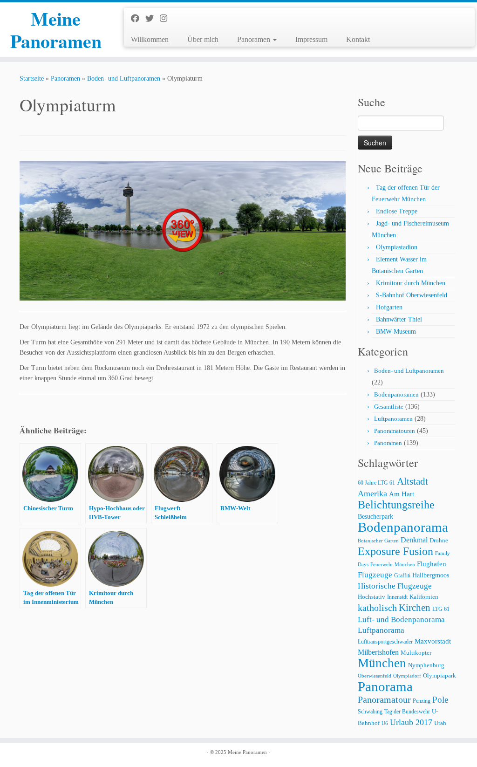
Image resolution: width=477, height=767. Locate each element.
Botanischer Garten (378, 540)
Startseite (32, 78)
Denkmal (414, 540)
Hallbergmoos (430, 575)
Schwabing (370, 712)
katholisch (377, 608)
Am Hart (401, 494)
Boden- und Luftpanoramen (123, 78)
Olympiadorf (407, 675)
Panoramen (254, 39)
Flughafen (431, 564)
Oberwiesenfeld (374, 675)
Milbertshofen (378, 652)
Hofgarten (389, 307)
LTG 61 (441, 609)
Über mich (202, 39)
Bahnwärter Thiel (399, 319)
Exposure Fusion (395, 551)
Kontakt (358, 39)
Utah (440, 722)
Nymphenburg (426, 665)
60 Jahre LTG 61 (376, 483)
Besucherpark (375, 516)
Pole (440, 700)
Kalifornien (423, 597)
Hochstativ (371, 597)
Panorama (385, 686)
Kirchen (414, 607)
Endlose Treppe (396, 211)
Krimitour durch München (410, 283)
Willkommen (150, 39)
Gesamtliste (388, 406)
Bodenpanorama (403, 527)
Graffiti (402, 576)
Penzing (421, 701)
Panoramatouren (394, 430)
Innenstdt (397, 597)
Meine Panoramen (56, 29)
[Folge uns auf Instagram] (166, 18)
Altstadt (412, 481)
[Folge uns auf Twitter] (152, 18)
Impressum (311, 39)
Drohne (438, 540)
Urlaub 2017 (411, 722)
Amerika (372, 493)
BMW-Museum (396, 331)
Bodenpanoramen (396, 394)
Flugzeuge (375, 574)
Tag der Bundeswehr (407, 712)
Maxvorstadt (433, 641)
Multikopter (416, 653)
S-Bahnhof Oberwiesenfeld (411, 295)
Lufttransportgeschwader (385, 642)
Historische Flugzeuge (395, 586)
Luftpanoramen (393, 418)
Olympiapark (439, 675)
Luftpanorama (381, 630)
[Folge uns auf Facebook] (138, 18)
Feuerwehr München (392, 564)
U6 (385, 723)
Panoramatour (384, 699)
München (382, 663)
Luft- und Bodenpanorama (401, 619)
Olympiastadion (396, 247)
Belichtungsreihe (396, 504)
